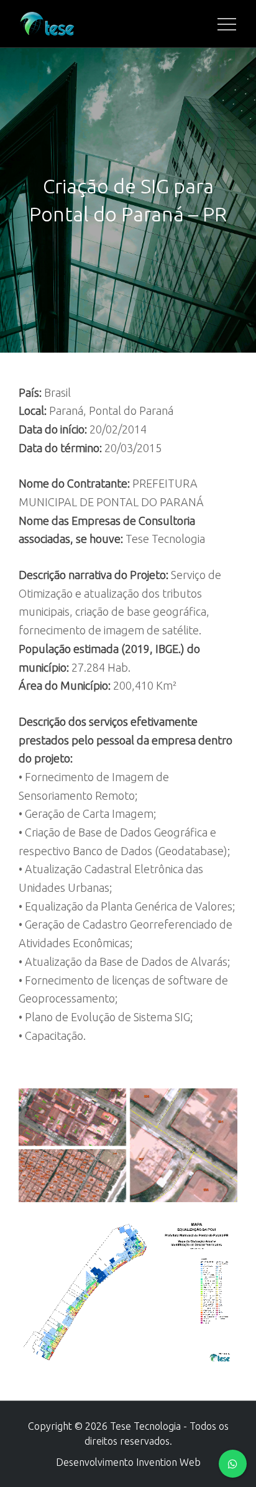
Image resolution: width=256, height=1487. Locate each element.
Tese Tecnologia (145, 1426)
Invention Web (168, 1462)
